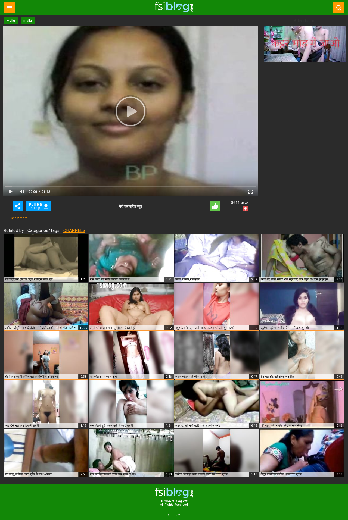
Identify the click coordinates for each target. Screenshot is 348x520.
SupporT (174, 515)
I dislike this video (246, 209)
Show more (19, 218)
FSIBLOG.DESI (174, 493)
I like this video (215, 206)
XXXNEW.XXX (174, 7)
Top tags (9, 7)
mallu (27, 20)
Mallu (11, 20)
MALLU (38, 206)
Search (338, 7)
